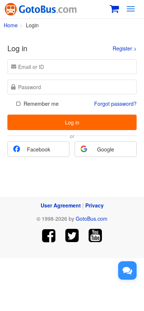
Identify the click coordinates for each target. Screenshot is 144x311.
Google (105, 149)
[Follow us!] (72, 236)
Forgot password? (115, 103)
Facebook (38, 149)
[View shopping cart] (114, 8)
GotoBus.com (91, 218)
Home (11, 25)
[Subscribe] (95, 236)
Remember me (40, 103)
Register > (125, 48)
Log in (72, 122)
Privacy (94, 205)
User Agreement (61, 205)
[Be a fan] (49, 236)
